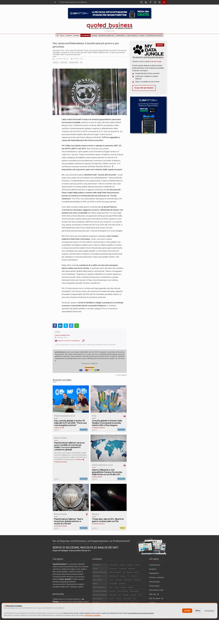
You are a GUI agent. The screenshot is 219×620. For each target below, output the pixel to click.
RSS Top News (155, 599)
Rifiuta (197, 611)
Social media (127, 599)
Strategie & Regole (154, 35)
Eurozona (112, 591)
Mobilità (96, 602)
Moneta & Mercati (106, 35)
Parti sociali (127, 580)
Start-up (134, 576)
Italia (62, 35)
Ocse (94, 416)
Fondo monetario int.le (62, 335)
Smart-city (112, 602)
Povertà (136, 565)
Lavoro (111, 580)
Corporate (120, 35)
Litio (139, 595)
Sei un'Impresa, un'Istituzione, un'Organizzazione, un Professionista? (91, 540)
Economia (85, 35)
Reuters (95, 514)
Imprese (122, 576)
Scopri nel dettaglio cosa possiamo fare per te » (72, 550)
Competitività (113, 565)
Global (94, 35)
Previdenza (136, 580)
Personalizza (209, 611)
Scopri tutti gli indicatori (144, 88)
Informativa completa (93, 615)
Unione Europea (122, 591)
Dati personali (154, 582)
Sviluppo (130, 565)
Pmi (128, 576)
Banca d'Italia (60, 438)
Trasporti (121, 602)
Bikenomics (134, 602)
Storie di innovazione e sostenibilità (73, 2)
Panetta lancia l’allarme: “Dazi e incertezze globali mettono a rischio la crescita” (68, 521)
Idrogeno (126, 595)
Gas (119, 595)
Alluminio (133, 595)
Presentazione (154, 565)
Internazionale (134, 591)
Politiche (123, 587)
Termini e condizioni (156, 577)
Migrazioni (131, 568)
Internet (111, 599)
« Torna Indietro (121, 375)
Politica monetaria (115, 572)
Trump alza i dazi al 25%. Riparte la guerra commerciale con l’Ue (108, 520)
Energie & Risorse (99, 595)
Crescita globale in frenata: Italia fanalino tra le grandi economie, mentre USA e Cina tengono (107, 423)
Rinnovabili (112, 595)
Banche (129, 572)
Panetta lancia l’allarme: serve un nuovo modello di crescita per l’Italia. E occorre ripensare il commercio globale (69, 446)
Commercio (122, 568)
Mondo (77, 35)
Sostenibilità (113, 583)
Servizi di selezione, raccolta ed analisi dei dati (85, 547)
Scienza (118, 599)
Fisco (111, 587)
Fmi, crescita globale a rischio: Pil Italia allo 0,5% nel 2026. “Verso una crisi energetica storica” (70, 423)
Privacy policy (154, 586)
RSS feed (153, 594)
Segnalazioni (154, 573)
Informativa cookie (156, 590)
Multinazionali (113, 576)
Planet (142, 35)
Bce (124, 572)
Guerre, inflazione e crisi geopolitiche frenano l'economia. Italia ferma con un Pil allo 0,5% (107, 472)
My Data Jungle (156, 61)
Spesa (117, 587)
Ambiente (122, 583)
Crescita (122, 565)
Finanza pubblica (99, 587)
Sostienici (152, 569)
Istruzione (119, 580)
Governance (113, 568)
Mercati (136, 572)
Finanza (130, 587)
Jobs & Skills (132, 35)
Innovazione (97, 599)
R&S (134, 599)
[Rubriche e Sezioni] (55, 2)
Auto (127, 602)
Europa (69, 35)
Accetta (187, 611)
